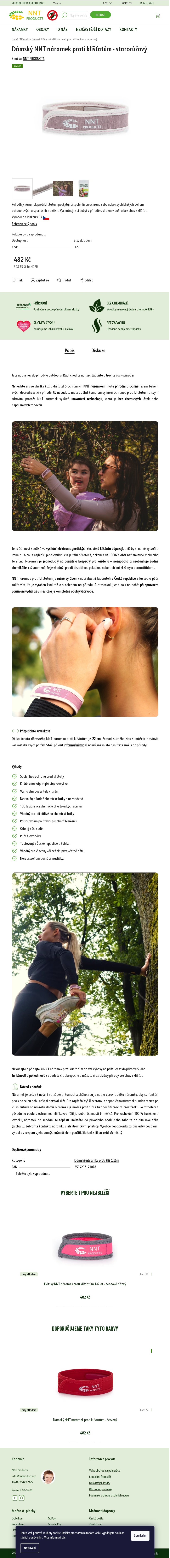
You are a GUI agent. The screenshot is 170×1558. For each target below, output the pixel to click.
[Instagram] (21, 1498)
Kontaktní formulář (100, 1477)
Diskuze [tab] (98, 351)
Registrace (147, 3)
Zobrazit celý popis (24, 224)
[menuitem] (20, 29)
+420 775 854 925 (22, 1482)
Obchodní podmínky (100, 1489)
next (155, 1258)
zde (64, 1537)
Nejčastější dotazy (99, 1483)
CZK (105, 3)
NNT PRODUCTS (34, 58)
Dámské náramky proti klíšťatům (96, 1160)
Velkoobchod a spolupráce (28, 3)
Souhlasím (140, 1535)
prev (15, 1258)
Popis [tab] (70, 351)
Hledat (100, 15)
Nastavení (30, 1548)
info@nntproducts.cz (24, 1476)
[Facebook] (15, 1498)
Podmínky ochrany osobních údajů (109, 1495)
